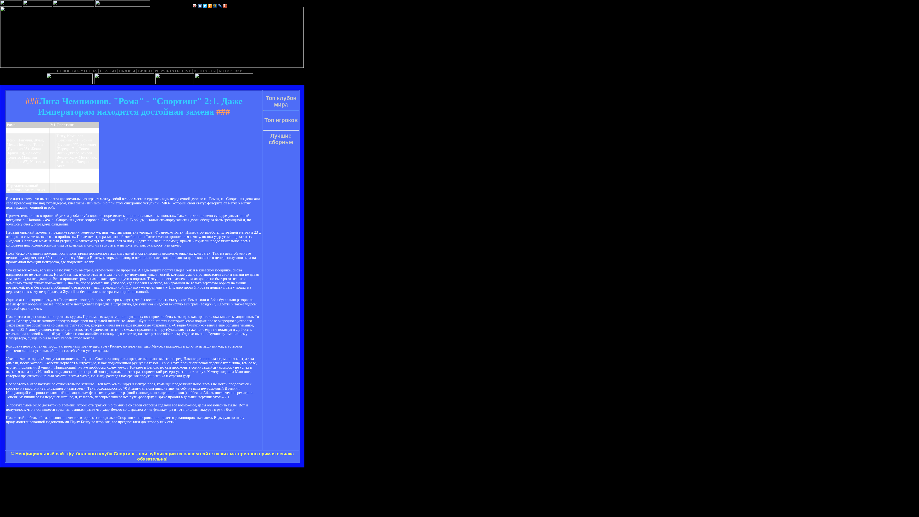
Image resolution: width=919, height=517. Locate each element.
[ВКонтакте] (199, 6)
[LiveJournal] (220, 6)
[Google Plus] (225, 6)
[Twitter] (204, 6)
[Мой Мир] (215, 6)
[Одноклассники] (210, 6)
